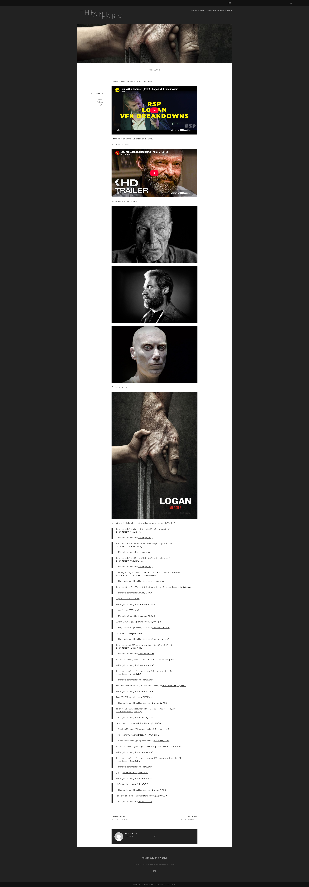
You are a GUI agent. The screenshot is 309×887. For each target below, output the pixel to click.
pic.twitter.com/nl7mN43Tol (148, 622)
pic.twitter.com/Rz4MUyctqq (129, 712)
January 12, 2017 (159, 581)
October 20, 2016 (146, 691)
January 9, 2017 (145, 593)
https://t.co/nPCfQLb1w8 (127, 598)
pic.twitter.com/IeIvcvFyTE (135, 784)
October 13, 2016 (145, 752)
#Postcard (160, 572)
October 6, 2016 (145, 767)
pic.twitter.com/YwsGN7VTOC (129, 561)
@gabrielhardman (138, 659)
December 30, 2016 (146, 604)
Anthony (129, 837)
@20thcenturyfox (123, 575)
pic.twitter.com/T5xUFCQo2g (129, 546)
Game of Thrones (120, 819)
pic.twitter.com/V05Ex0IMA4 (129, 532)
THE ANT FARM (154, 858)
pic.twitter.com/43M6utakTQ (135, 772)
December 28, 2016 (160, 627)
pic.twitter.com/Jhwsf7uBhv (128, 761)
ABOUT (194, 10)
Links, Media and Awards (212, 10)
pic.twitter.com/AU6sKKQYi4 (145, 575)
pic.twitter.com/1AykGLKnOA (129, 633)
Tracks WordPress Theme (144, 884)
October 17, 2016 (161, 729)
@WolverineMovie (173, 572)
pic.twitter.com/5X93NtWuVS (154, 796)
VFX (101, 105)
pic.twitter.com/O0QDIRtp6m (160, 659)
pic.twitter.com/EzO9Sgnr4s (178, 587)
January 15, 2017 (145, 538)
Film (101, 96)
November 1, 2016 (146, 654)
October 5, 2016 (145, 778)
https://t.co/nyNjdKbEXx (149, 723)
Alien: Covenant (189, 819)
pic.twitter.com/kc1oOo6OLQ (168, 746)
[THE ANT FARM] (101, 20)
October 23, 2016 (145, 680)
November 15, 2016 (160, 639)
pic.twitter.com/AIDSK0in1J (141, 697)
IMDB (229, 10)
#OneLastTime (148, 572)
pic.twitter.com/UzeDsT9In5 (128, 674)
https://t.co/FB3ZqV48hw (174, 685)
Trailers (100, 102)
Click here (116, 139)
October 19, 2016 (159, 703)
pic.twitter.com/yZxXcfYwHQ (129, 648)
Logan (100, 99)
